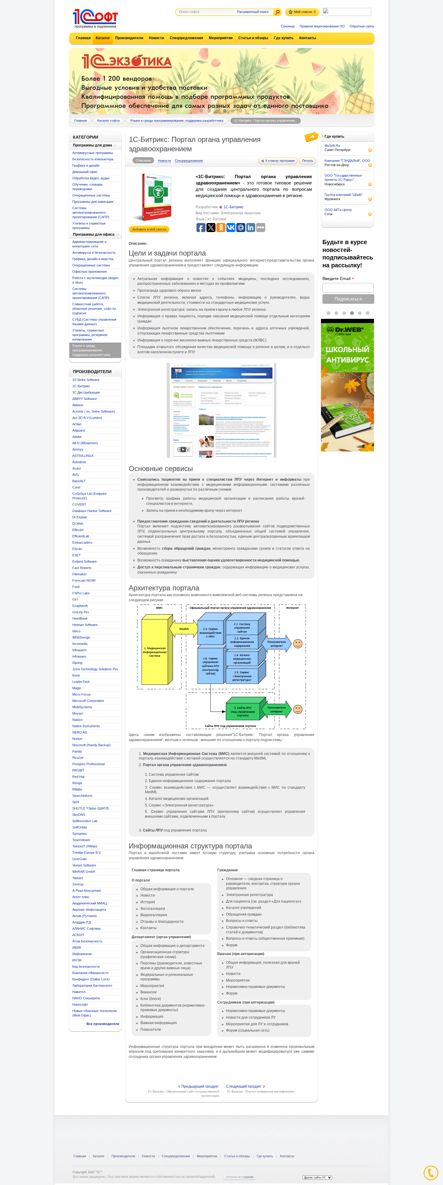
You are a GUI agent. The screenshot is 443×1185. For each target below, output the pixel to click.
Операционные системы (91, 195)
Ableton (77, 405)
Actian (76, 424)
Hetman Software (85, 625)
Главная (83, 38)
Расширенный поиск (253, 12)
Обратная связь (362, 26)
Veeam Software (84, 865)
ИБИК (76, 947)
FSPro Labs (81, 593)
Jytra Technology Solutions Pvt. (95, 669)
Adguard (78, 430)
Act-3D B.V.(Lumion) (87, 418)
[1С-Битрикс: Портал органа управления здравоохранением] (221, 456)
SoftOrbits (79, 827)
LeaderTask (81, 682)
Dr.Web (77, 523)
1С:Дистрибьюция (86, 392)
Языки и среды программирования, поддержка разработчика (91, 350)
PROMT (78, 770)
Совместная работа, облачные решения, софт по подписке (94, 308)
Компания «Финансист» (90, 973)
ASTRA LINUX (82, 455)
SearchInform (82, 795)
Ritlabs (77, 789)
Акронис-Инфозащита (89, 909)
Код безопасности (86, 966)
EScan (77, 549)
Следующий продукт (245, 1086)
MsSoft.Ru (332, 145)
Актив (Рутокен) (84, 916)
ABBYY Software (84, 399)
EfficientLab (80, 536)
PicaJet (77, 757)
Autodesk (79, 462)
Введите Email (338, 279)
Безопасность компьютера (92, 159)
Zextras (78, 884)
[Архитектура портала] (221, 730)
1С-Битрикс (81, 386)
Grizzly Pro (80, 612)
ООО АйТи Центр (338, 210)
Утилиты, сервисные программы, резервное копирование (90, 334)
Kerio (76, 675)
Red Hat (78, 776)
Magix (76, 688)
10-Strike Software (85, 380)
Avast (76, 468)
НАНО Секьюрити (86, 998)
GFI (75, 599)
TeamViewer (81, 840)
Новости (156, 38)
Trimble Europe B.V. (86, 852)
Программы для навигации (92, 201)
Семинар (288, 26)
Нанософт (80, 1004)
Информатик (82, 954)
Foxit (76, 587)
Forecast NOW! (84, 580)
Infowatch (79, 650)
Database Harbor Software (92, 511)
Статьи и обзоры (253, 38)
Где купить (284, 38)
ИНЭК (76, 960)
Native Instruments (86, 726)
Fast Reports (82, 568)
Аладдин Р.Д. (82, 922)
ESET (76, 555)
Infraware (79, 656)
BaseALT (79, 481)
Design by (239, 1177)
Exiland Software (84, 561)
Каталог (103, 38)
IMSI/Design (81, 637)
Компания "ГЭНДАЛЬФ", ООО (347, 160)
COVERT (79, 504)
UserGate (79, 859)
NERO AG (79, 732)
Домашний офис (85, 172)
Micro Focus (81, 694)
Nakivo (77, 719)
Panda (77, 751)
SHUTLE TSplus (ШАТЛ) (90, 808)
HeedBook (80, 618)
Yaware (77, 878)
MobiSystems (82, 707)
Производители (129, 38)
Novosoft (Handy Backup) (91, 745)
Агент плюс (81, 897)
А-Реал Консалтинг (86, 890)
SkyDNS (78, 814)
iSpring (77, 663)
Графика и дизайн (85, 165)
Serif (75, 802)
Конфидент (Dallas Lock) (91, 979)
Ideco (76, 631)
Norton (77, 738)
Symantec (79, 833)
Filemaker (79, 574)
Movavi (77, 713)
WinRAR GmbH (83, 871)
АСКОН (78, 935)
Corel (76, 487)
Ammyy (77, 449)
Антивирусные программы (92, 153)
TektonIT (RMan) (84, 846)
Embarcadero (82, 542)
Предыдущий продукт (199, 1086)
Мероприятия (221, 38)
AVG (75, 474)
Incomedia (79, 644)
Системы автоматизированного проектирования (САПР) (90, 212)
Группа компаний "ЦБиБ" (344, 194)
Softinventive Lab (84, 821)
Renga (77, 783)
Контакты (307, 38)
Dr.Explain (79, 517)
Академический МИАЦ (89, 903)
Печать (307, 160)
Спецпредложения (186, 38)
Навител (78, 992)
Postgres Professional (88, 764)
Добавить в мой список (149, 229)
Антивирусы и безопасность (94, 252)
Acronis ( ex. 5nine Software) (93, 411)
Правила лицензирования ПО (322, 26)
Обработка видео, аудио (91, 178)
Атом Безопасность (87, 941)
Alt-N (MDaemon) (85, 443)
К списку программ (280, 160)
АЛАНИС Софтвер (86, 928)
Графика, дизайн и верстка (92, 259)
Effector (78, 530)
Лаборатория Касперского (92, 985)
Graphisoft (80, 606)
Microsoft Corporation (88, 701)
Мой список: (305, 12)
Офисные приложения (89, 271)
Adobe (77, 436)
